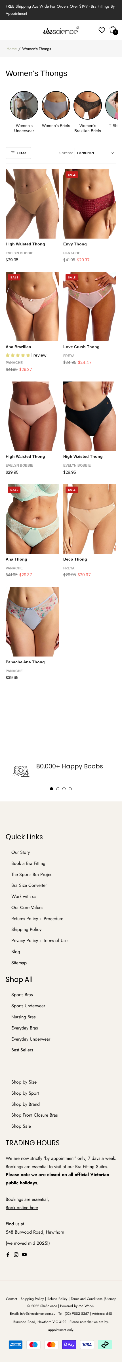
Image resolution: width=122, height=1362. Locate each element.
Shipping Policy (26, 929)
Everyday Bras (24, 1028)
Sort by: (66, 153)
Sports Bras (22, 994)
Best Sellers (22, 1050)
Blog (15, 951)
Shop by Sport (25, 1093)
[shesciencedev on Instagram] (16, 1254)
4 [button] (70, 788)
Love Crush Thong (81, 346)
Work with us (23, 896)
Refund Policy (57, 1298)
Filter (21, 153)
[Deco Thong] (90, 519)
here (34, 1207)
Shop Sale (21, 1126)
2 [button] (57, 788)
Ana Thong (16, 559)
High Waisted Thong (25, 244)
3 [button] (64, 788)
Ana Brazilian (18, 346)
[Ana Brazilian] (32, 307)
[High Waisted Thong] (32, 204)
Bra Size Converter (29, 885)
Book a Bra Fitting (28, 863)
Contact (11, 1298)
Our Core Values (27, 907)
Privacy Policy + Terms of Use (39, 940)
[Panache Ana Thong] (32, 622)
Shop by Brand (25, 1104)
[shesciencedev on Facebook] (8, 1254)
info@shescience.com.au (37, 1313)
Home (12, 49)
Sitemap (19, 962)
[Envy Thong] (90, 204)
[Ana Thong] (32, 519)
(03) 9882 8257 (77, 1313)
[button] (18, 355)
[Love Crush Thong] (90, 307)
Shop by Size (24, 1082)
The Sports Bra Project (32, 874)
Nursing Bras (23, 1017)
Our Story (20, 852)
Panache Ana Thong (25, 662)
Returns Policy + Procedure (37, 918)
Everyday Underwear (30, 1039)
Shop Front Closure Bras (34, 1115)
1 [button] (51, 788)
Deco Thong (75, 559)
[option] (61, 771)
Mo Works (86, 1305)
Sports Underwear (28, 1005)
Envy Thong (75, 244)
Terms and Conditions (86, 1298)
